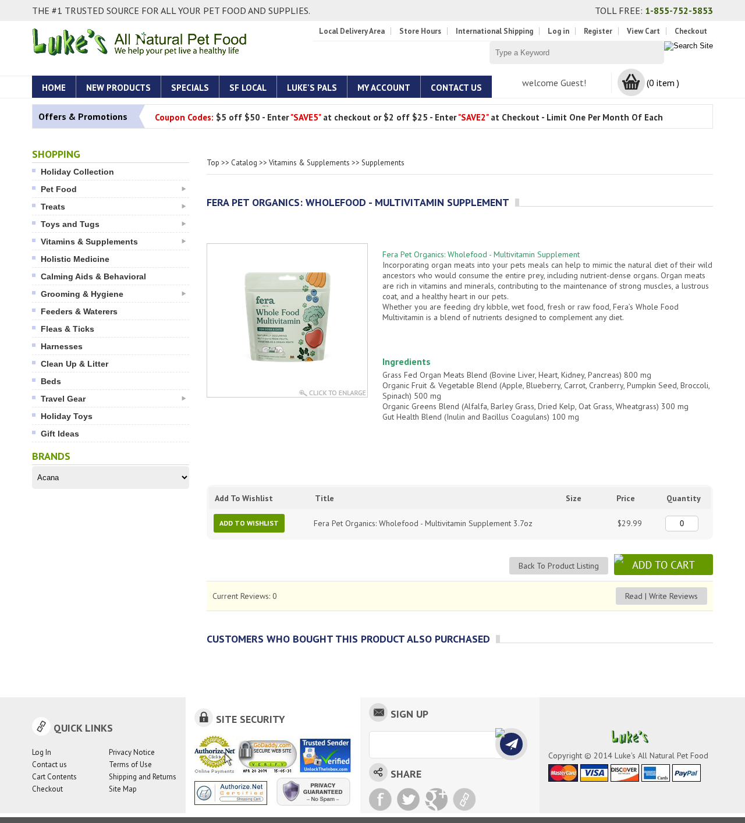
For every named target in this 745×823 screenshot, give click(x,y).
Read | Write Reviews (661, 596)
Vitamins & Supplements (89, 241)
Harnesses (62, 346)
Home (54, 87)
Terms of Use (130, 764)
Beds (51, 381)
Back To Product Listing (559, 566)
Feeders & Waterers (79, 311)
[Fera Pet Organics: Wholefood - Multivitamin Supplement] (287, 363)
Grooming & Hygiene (82, 294)
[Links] (464, 799)
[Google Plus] (436, 799)
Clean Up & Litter (74, 363)
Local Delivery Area (352, 31)
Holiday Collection (77, 171)
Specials (190, 87)
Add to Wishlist (249, 523)
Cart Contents (54, 777)
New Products (118, 87)
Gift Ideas (60, 433)
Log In (41, 752)
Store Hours (420, 31)
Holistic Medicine (75, 259)
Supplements (383, 163)
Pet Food (59, 189)
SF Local (248, 87)
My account (383, 87)
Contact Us (456, 87)
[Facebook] (380, 799)
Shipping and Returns (142, 777)
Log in (558, 31)
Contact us (49, 764)
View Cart (643, 31)
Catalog (244, 163)
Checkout (691, 31)
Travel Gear (63, 398)
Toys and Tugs (70, 224)
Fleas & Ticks (67, 329)
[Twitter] (408, 799)
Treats (53, 206)
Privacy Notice (132, 752)
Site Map (123, 789)
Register (598, 31)
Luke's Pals (312, 87)
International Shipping (494, 31)
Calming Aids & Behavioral (93, 276)
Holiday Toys (67, 416)
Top (213, 163)
